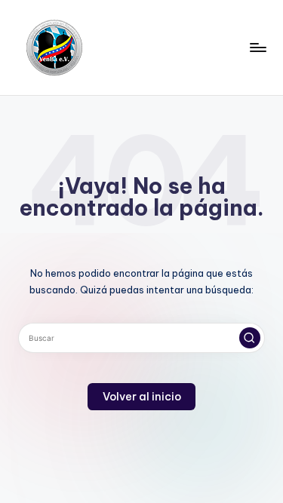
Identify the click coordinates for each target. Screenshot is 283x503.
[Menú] (257, 47)
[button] (249, 337)
